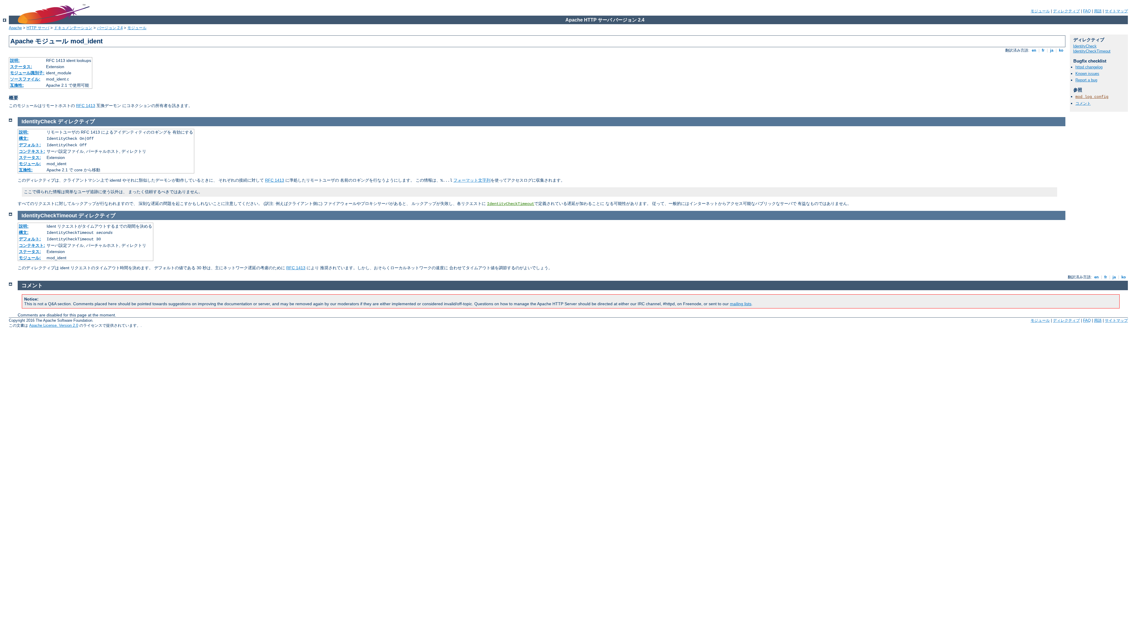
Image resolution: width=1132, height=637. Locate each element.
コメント (1083, 103)
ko (1061, 50)
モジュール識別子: (27, 72)
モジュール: (30, 163)
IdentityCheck (1085, 46)
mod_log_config (1091, 97)
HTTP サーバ (38, 28)
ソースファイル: (25, 79)
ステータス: (21, 66)
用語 (1098, 11)
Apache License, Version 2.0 (53, 325)
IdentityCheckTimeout (1091, 51)
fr (1043, 50)
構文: (24, 138)
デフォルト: (30, 144)
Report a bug (1086, 80)
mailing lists (740, 303)
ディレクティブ (1066, 11)
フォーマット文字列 (472, 180)
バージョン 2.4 (110, 28)
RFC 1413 (85, 105)
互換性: (17, 85)
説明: (15, 60)
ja (1051, 50)
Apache (15, 28)
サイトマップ (1116, 11)
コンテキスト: (32, 151)
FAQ (1087, 11)
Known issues (1087, 73)
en (1034, 50)
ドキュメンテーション (73, 28)
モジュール (1040, 11)
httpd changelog (1089, 67)
